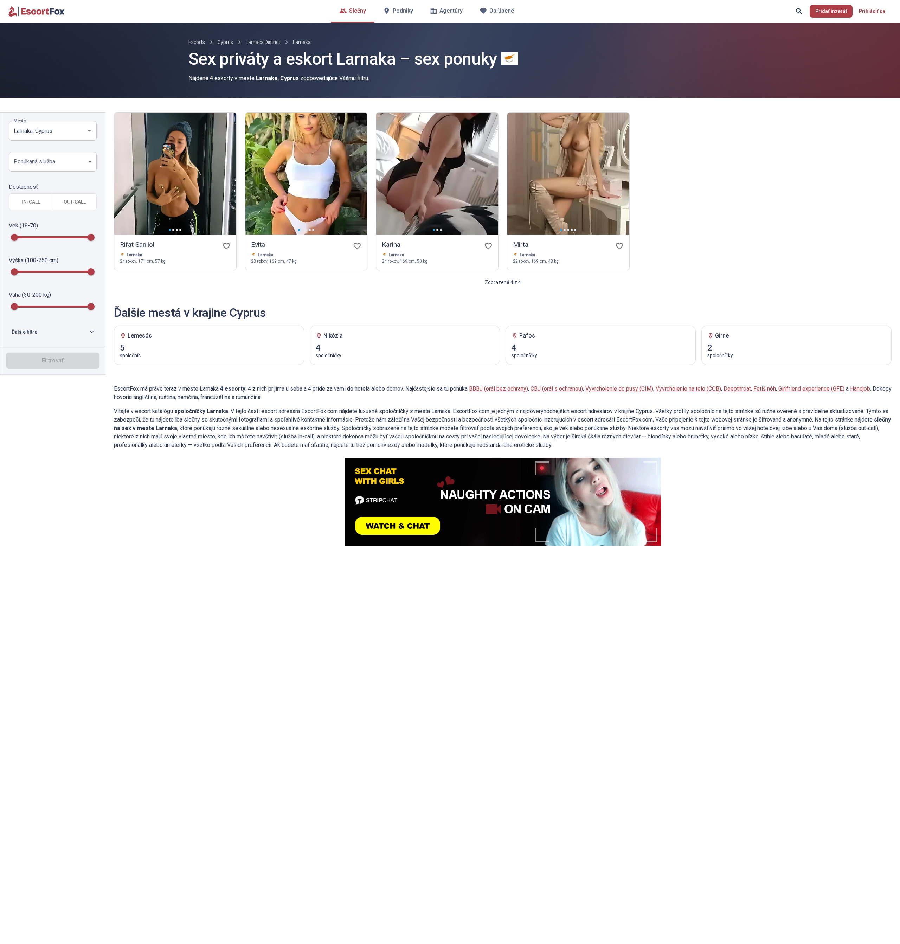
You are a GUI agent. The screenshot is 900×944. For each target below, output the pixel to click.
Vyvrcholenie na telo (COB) (688, 388)
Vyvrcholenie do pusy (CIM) (619, 388)
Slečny (357, 10)
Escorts (196, 42)
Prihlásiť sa (872, 11)
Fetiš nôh (764, 388)
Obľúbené (501, 10)
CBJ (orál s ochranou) (557, 388)
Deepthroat (737, 388)
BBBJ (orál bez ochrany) (498, 388)
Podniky (403, 10)
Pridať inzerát (831, 11)
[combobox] (47, 130)
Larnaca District (263, 42)
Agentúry (451, 10)
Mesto (20, 120)
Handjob (860, 388)
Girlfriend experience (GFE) (811, 388)
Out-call (75, 202)
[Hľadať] (799, 11)
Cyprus (225, 42)
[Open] (89, 131)
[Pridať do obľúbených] (226, 246)
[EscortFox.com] (36, 11)
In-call (31, 202)
